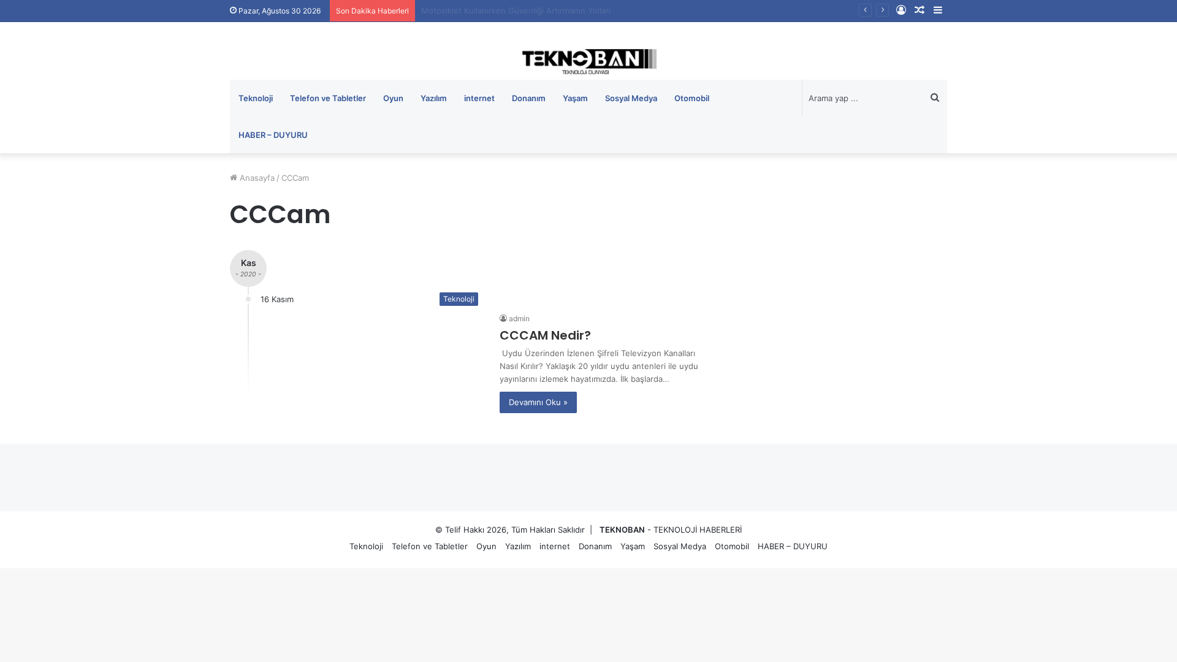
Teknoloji (255, 98)
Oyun (393, 98)
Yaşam (575, 98)
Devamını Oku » (538, 402)
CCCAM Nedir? (545, 335)
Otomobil (691, 98)
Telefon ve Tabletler (328, 98)
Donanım (529, 98)
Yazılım (434, 98)
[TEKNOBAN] (588, 62)
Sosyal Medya (631, 98)
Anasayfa (256, 178)
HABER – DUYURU (273, 135)
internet (479, 98)
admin (519, 318)
